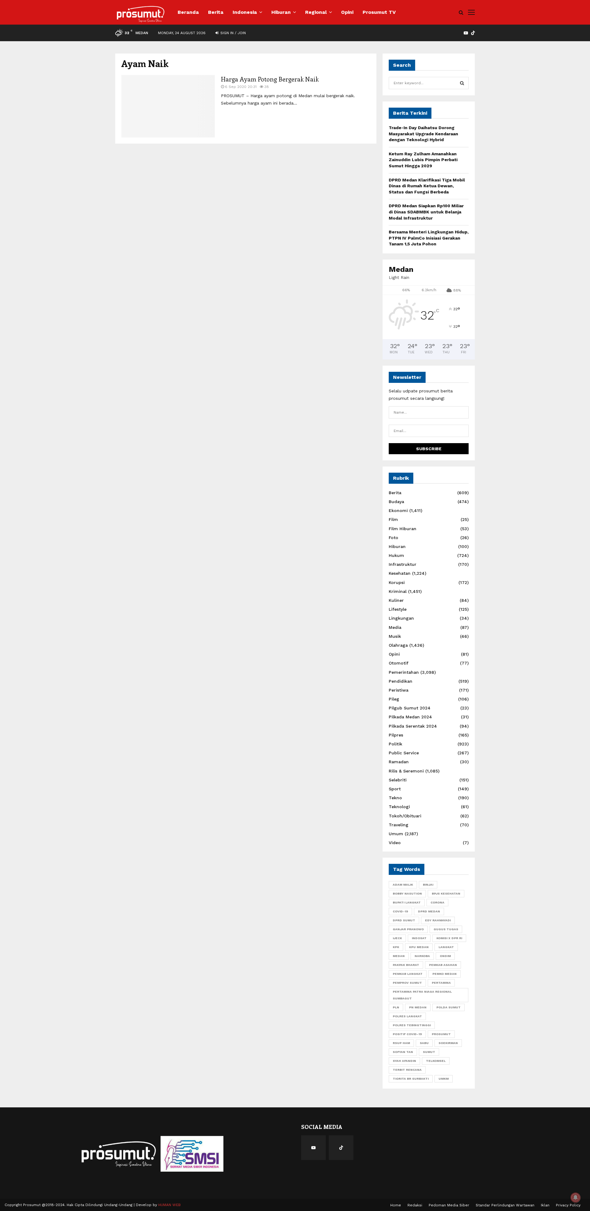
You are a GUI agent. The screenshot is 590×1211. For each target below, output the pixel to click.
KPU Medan (419, 947)
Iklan (545, 1205)
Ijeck (397, 938)
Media (395, 627)
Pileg (394, 699)
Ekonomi (398, 510)
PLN (396, 1007)
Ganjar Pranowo (408, 929)
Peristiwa (398, 690)
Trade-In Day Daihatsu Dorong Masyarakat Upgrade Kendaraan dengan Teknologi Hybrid (423, 133)
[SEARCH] (462, 83)
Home (395, 1205)
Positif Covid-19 (407, 1034)
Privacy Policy (568, 1205)
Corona (437, 902)
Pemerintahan (404, 672)
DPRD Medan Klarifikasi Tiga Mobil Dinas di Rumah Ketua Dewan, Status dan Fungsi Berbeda (427, 185)
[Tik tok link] (473, 33)
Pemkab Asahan (443, 965)
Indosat (419, 938)
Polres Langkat (407, 1016)
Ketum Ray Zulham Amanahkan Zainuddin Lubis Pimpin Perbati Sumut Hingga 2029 (423, 159)
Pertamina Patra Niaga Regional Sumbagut (422, 995)
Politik (395, 743)
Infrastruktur (402, 564)
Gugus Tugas (446, 929)
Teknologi (399, 806)
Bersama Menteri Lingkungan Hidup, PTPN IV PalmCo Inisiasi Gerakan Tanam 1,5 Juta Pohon (429, 237)
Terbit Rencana (407, 1069)
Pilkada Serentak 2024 (413, 726)
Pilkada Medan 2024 (410, 716)
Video (395, 842)
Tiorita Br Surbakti (411, 1078)
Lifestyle (398, 609)
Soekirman (448, 1043)
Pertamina (441, 982)
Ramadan (399, 761)
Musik (395, 636)
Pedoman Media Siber (449, 1205)
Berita (215, 12)
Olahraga (398, 645)
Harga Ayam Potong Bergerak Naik (270, 79)
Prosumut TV (379, 12)
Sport (395, 788)
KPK (396, 947)
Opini (347, 12)
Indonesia (245, 12)
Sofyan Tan (403, 1052)
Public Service (404, 752)
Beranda (188, 12)
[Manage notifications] (575, 1197)
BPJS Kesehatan (446, 893)
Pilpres (396, 735)
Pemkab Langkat (408, 973)
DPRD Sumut (404, 920)
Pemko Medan (444, 973)
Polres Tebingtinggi (412, 1025)
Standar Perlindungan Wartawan (505, 1205)
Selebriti (398, 779)
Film (393, 519)
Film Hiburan (402, 528)
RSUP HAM (401, 1043)
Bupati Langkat (407, 902)
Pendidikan (400, 681)
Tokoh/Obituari (405, 815)
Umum (396, 833)
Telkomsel (436, 1060)
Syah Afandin (404, 1060)
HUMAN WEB (169, 1205)
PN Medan (418, 1007)
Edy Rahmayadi (438, 920)
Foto (393, 537)
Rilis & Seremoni (406, 770)
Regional (316, 12)
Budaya (396, 501)
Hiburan (281, 12)
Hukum (396, 555)
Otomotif (398, 663)
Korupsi (397, 582)
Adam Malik (403, 884)
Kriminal (398, 591)
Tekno (395, 797)
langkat (446, 947)
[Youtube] (313, 1147)
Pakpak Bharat (406, 965)
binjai (428, 884)
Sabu (424, 1043)
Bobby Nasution (407, 893)
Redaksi (414, 1205)
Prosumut (441, 1034)
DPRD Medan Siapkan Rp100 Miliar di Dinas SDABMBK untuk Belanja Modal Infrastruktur (426, 211)
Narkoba (422, 956)
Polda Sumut (448, 1007)
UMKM (444, 1078)
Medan (399, 956)
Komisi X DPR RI (449, 938)
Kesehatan (400, 573)
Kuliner (396, 600)
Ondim (445, 956)
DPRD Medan (429, 911)
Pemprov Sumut (407, 982)
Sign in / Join (232, 33)
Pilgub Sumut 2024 (410, 707)
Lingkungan (401, 618)
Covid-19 (400, 911)
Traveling (398, 824)
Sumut (429, 1052)
